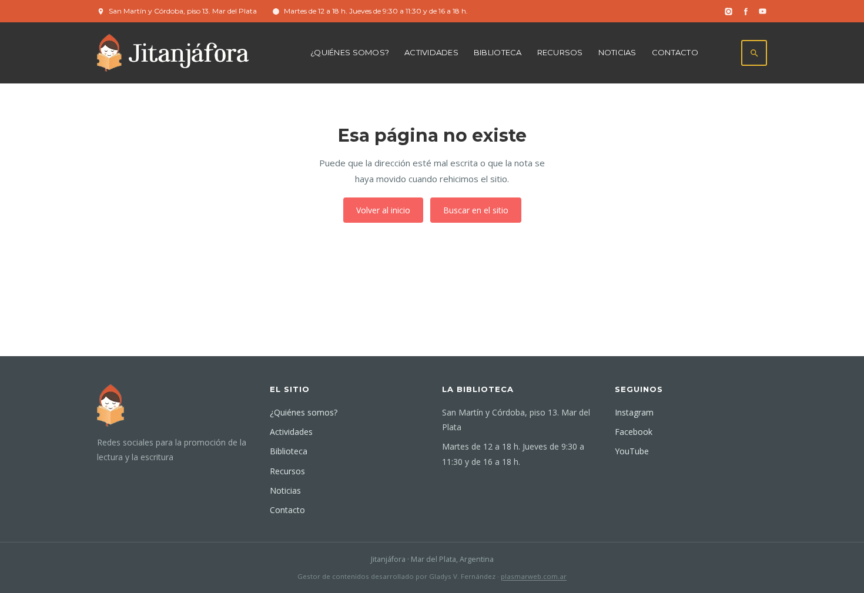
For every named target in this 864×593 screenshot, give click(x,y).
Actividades (431, 52)
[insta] (728, 11)
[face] (745, 11)
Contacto (675, 52)
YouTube (632, 451)
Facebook (633, 431)
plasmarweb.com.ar (534, 576)
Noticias (617, 52)
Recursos (560, 52)
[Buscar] (754, 53)
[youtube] (762, 11)
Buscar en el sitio (475, 210)
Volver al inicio (383, 210)
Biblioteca (498, 52)
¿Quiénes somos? (349, 52)
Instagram (634, 412)
